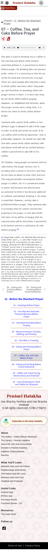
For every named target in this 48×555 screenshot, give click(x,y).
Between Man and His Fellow (15, 466)
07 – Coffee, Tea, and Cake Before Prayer (26, 356)
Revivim (5, 455)
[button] (41, 2)
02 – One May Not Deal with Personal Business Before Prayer (26, 314)
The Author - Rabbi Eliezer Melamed (19, 436)
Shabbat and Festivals (12, 481)
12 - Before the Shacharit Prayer (22, 22)
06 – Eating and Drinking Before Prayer (26, 348)
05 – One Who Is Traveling (26, 340)
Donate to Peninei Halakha (14, 448)
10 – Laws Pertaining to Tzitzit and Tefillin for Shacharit (26, 383)
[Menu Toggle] (7, 3)
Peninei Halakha (24, 3)
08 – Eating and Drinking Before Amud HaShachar (26, 365)
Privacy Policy (32, 545)
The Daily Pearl (8, 514)
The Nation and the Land (13, 473)
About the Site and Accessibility (16, 444)
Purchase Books (9, 499)
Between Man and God (12, 477)
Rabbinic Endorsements (12, 451)
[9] (18, 229)
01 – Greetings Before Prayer (27, 305)
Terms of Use (15, 545)
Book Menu (10, 8)
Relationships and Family (13, 470)
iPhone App (6, 496)
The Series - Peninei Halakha (15, 440)
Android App (7, 492)
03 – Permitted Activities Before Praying (26, 324)
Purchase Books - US (11, 503)
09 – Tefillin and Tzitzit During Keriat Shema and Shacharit (26, 374)
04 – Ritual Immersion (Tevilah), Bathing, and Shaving (26, 333)
